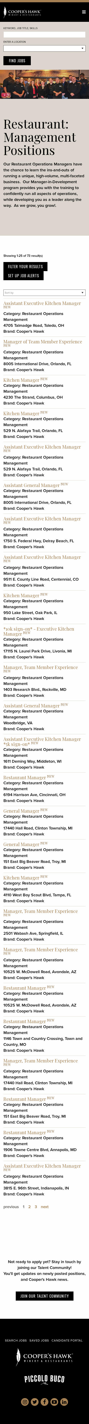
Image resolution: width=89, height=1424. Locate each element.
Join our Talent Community (44, 1296)
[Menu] (84, 12)
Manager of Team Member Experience (42, 341)
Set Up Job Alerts (23, 275)
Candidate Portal (67, 1340)
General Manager (21, 811)
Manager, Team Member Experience (40, 667)
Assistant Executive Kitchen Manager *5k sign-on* (42, 741)
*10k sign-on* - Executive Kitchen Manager (38, 631)
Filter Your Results (25, 266)
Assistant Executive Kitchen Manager (42, 303)
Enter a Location (14, 42)
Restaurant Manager (24, 777)
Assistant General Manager (31, 485)
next (45, 1206)
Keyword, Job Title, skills (20, 28)
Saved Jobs (39, 1340)
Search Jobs (16, 1340)
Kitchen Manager (21, 380)
